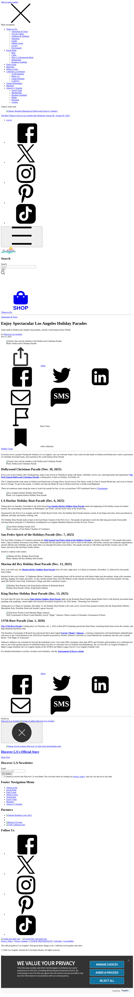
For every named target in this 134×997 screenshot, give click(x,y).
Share (43, 366)
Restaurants (16, 60)
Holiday (4, 449)
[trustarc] (125, 990)
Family (14, 41)
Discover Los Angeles (13, 334)
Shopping (15, 38)
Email (3, 768)
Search (4, 264)
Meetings (10, 86)
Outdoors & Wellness (20, 36)
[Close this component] (21, 732)
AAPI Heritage (18, 74)
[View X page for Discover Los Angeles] (26, 162)
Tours (10, 449)
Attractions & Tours (20, 31)
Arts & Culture (18, 34)
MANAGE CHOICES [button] (107, 964)
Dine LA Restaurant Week (22, 57)
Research (15, 100)
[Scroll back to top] (2, 955)
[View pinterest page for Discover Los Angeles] (26, 203)
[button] (128, 960)
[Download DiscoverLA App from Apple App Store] (10, 939)
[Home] (8, 253)
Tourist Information (14, 83)
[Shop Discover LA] (21, 310)
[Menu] (21, 236)
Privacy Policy (7, 941)
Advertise (58, 941)
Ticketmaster (102, 488)
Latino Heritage (18, 79)
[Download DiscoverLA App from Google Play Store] (34, 939)
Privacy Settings (21, 941)
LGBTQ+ (16, 81)
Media (14, 97)
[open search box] (67, 281)
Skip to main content (9, 2)
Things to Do (11, 29)
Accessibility (68, 941)
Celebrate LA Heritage (15, 71)
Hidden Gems (17, 43)
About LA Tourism (14, 88)
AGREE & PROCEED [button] (107, 972)
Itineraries (10, 67)
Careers (15, 102)
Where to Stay (12, 69)
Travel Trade (17, 90)
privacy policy (79, 776)
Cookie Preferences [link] (41, 941)
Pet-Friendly (17, 48)
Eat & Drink (11, 50)
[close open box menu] (20, 22)
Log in (9, 120)
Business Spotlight (19, 62)
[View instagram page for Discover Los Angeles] (26, 183)
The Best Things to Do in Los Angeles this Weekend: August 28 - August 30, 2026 (35, 115)
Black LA (16, 76)
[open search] (67, 281)
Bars (13, 53)
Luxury (15, 46)
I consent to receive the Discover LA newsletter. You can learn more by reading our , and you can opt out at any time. (58, 776)
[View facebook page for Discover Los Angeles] (26, 142)
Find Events (11, 64)
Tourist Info (11, 797)
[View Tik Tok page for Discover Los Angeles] (26, 223)
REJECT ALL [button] (107, 980)
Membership (17, 93)
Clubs (14, 55)
